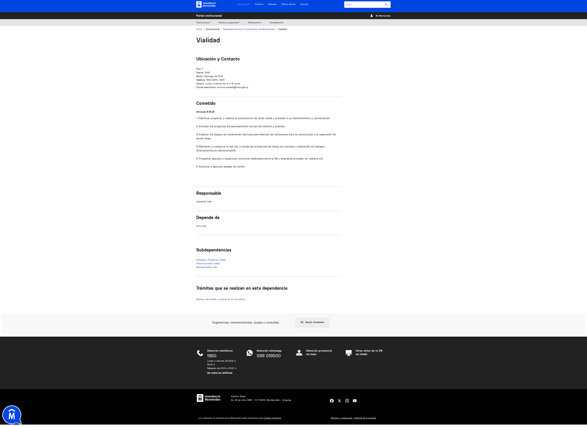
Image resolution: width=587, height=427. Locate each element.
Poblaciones (254, 22)
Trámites (259, 4)
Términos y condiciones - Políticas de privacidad (353, 418)
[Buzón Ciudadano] (312, 322)
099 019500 (269, 355)
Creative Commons (272, 418)
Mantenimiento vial (206, 267)
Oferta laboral (288, 4)
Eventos (304, 4)
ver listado (361, 354)
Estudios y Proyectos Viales (211, 259)
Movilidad (201, 226)
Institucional (243, 4)
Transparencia (276, 22)
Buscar (386, 5)
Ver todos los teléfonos (220, 372)
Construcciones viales (208, 263)
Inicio (199, 29)
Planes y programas (228, 22)
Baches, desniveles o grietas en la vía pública (220, 299)
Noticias (272, 4)
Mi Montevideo (383, 15)
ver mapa (311, 354)
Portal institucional (209, 15)
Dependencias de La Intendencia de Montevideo (249, 29)
